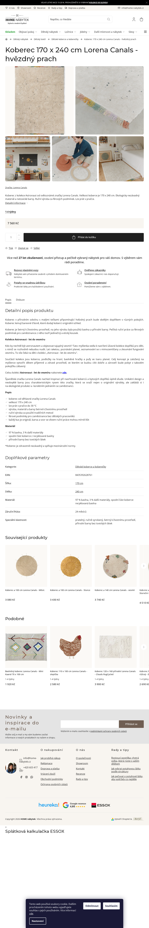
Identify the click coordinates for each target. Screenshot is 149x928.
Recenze (41, 8)
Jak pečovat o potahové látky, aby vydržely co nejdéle (127, 778)
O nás (12, 8)
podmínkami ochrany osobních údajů (108, 731)
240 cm (79, 491)
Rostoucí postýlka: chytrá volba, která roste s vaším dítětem (125, 760)
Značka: (16, 187)
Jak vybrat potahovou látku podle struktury (126, 770)
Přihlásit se (131, 724)
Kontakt (80, 768)
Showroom (26, 8)
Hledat (108, 19)
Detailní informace (15, 203)
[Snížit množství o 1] (19, 239)
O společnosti (83, 758)
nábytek (21, 777)
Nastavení (38, 921)
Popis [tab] (8, 299)
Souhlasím (111, 905)
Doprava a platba (76, 8)
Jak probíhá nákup (50, 758)
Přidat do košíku (87, 237)
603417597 (32, 777)
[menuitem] (11, 31)
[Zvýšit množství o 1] (19, 235)
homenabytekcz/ (26, 777)
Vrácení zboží (48, 773)
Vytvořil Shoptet (122, 819)
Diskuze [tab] (20, 299)
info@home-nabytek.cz (28, 760)
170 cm (79, 483)
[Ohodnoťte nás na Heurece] (49, 805)
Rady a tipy (57, 8)
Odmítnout (92, 905)
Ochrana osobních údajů (54, 784)
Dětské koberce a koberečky (90, 466)
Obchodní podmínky (52, 779)
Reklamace (46, 763)
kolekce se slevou (98, 2)
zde (31, 913)
